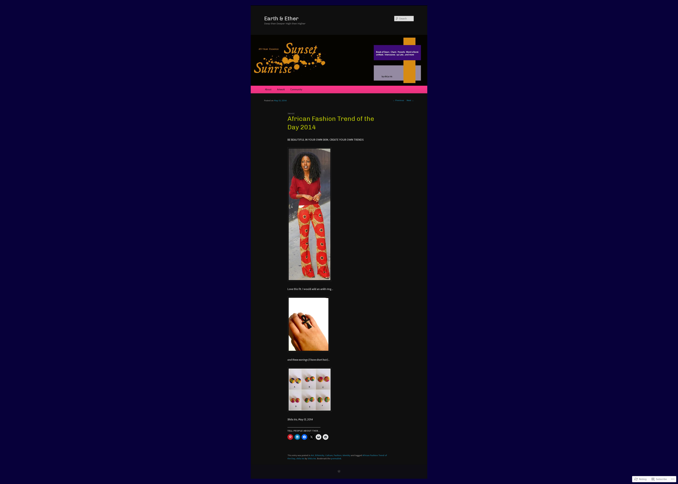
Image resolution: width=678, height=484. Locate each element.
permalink (336, 458)
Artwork (281, 89)
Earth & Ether (281, 18)
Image (291, 114)
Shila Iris (312, 458)
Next (410, 100)
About (268, 89)
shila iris (300, 458)
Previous (398, 100)
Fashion (337, 455)
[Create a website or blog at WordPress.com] (339, 471)
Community (296, 89)
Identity (346, 455)
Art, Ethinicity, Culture (322, 455)
